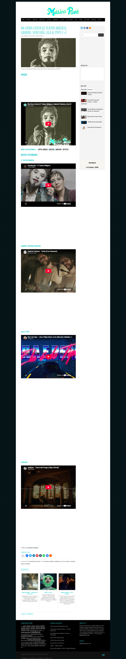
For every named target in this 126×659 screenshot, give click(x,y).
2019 (37, 628)
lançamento (34, 639)
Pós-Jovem (86, 20)
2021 (23, 630)
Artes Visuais (69, 20)
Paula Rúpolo (32, 658)
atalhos (46, 561)
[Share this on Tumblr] (40, 555)
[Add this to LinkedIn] (33, 555)
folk (33, 636)
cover (28, 634)
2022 (28, 630)
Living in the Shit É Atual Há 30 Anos (59, 626)
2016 (23, 628)
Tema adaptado (24, 658)
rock (42, 644)
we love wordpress (40, 658)
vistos (90, 89)
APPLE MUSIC (43, 149)
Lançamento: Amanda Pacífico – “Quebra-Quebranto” (60, 630)
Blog (76, 20)
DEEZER (51, 149)
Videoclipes (42, 20)
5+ (21, 626)
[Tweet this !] (30, 555)
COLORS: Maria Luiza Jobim (57, 640)
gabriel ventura (54, 561)
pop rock (24, 644)
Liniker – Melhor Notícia (56, 645)
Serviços (93, 20)
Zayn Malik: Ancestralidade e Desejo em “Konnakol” (60, 634)
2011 (24, 626)
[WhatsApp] (43, 555)
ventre (28, 564)
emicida (40, 634)
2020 (42, 628)
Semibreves (55, 20)
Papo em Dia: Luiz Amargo (57, 643)
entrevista (26, 636)
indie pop (29, 638)
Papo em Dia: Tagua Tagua (57, 637)
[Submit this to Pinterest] (37, 555)
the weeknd (28, 645)
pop (43, 642)
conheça (35, 632)
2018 (32, 628)
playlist (38, 642)
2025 (39, 630)
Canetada (35, 20)
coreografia (24, 634)
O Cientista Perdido (32, 548)
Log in (51, 658)
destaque (32, 561)
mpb (42, 640)
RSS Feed (46, 658)
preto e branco (34, 644)
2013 (33, 626)
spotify (23, 645)
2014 (38, 626)
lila (61, 561)
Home (23, 20)
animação (25, 632)
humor (42, 636)
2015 (42, 626)
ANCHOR (58, 149)
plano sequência (30, 642)
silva (45, 644)
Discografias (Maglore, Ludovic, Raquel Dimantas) (62, 648)
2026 (43, 630)
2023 (33, 630)
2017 (28, 628)
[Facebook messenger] (47, 555)
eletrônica (34, 634)
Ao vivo (62, 20)
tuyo (22, 647)
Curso (99, 20)
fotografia (37, 636)
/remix (80, 20)
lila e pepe (66, 561)
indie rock (36, 638)
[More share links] (50, 555)
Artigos (49, 20)
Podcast (29, 20)
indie (23, 638)
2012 (28, 626)
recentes (84, 89)
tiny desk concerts (38, 646)
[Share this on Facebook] (27, 555)
